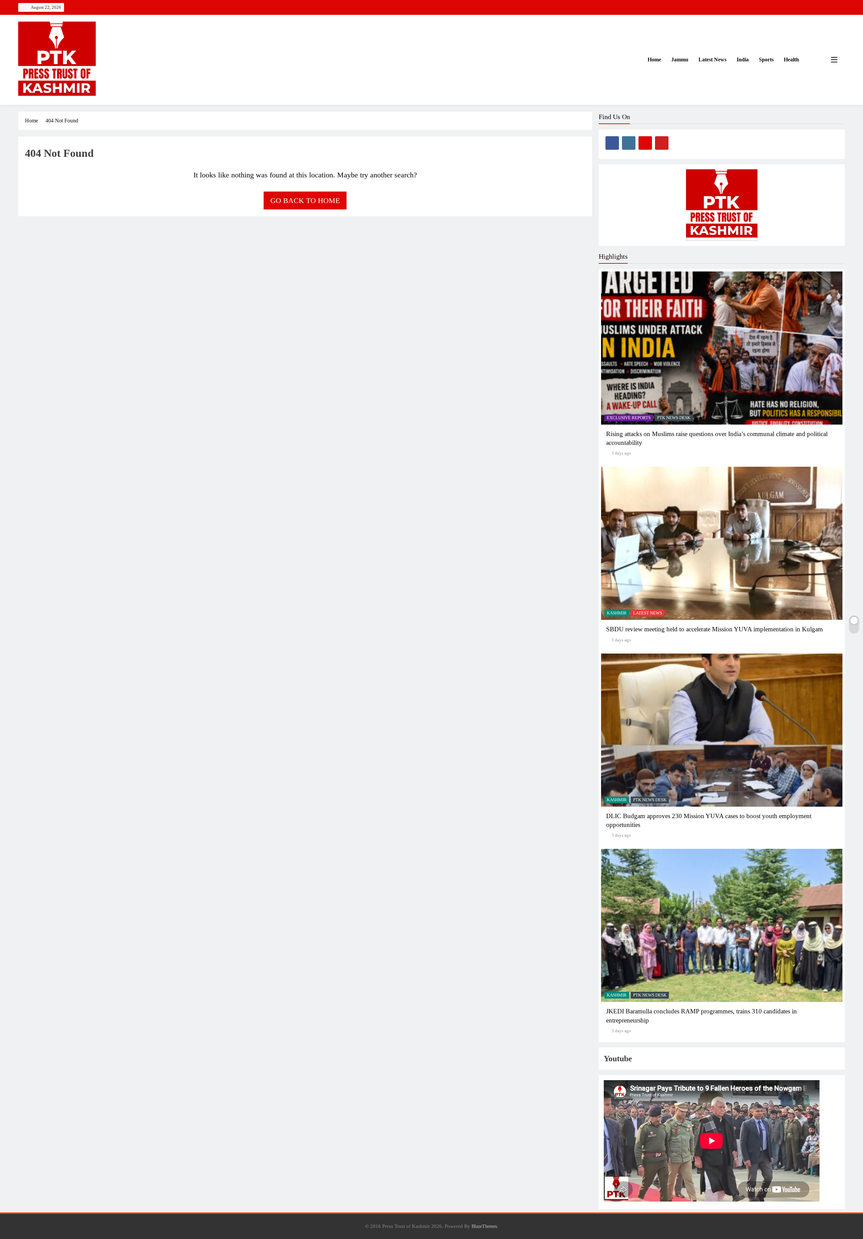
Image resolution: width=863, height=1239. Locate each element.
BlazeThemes (484, 1226)
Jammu (679, 59)
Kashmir (617, 613)
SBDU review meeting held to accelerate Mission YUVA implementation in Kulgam (714, 629)
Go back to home (305, 200)
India (743, 59)
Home (653, 59)
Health (791, 59)
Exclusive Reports (629, 417)
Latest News (712, 59)
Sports (766, 59)
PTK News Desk (673, 417)
